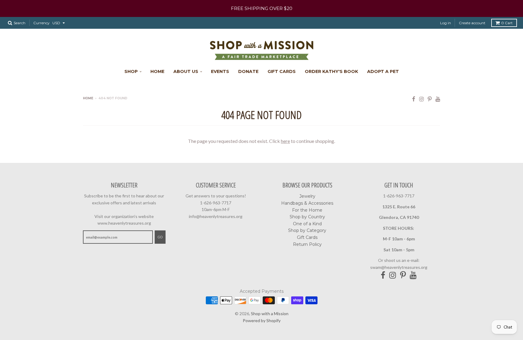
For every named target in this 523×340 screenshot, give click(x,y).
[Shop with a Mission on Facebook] (413, 98)
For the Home (307, 210)
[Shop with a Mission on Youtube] (438, 98)
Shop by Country (307, 217)
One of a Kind (307, 223)
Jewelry (307, 196)
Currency (41, 23)
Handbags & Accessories (307, 203)
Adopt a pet (383, 71)
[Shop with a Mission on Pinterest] (430, 98)
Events (220, 71)
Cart (507, 23)
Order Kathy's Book (331, 71)
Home (157, 71)
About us (185, 71)
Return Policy (307, 244)
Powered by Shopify (262, 320)
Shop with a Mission (269, 313)
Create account (472, 23)
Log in (445, 23)
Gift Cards (282, 71)
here (285, 141)
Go (160, 237)
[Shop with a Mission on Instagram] (421, 98)
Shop (131, 71)
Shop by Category (307, 230)
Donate (248, 71)
